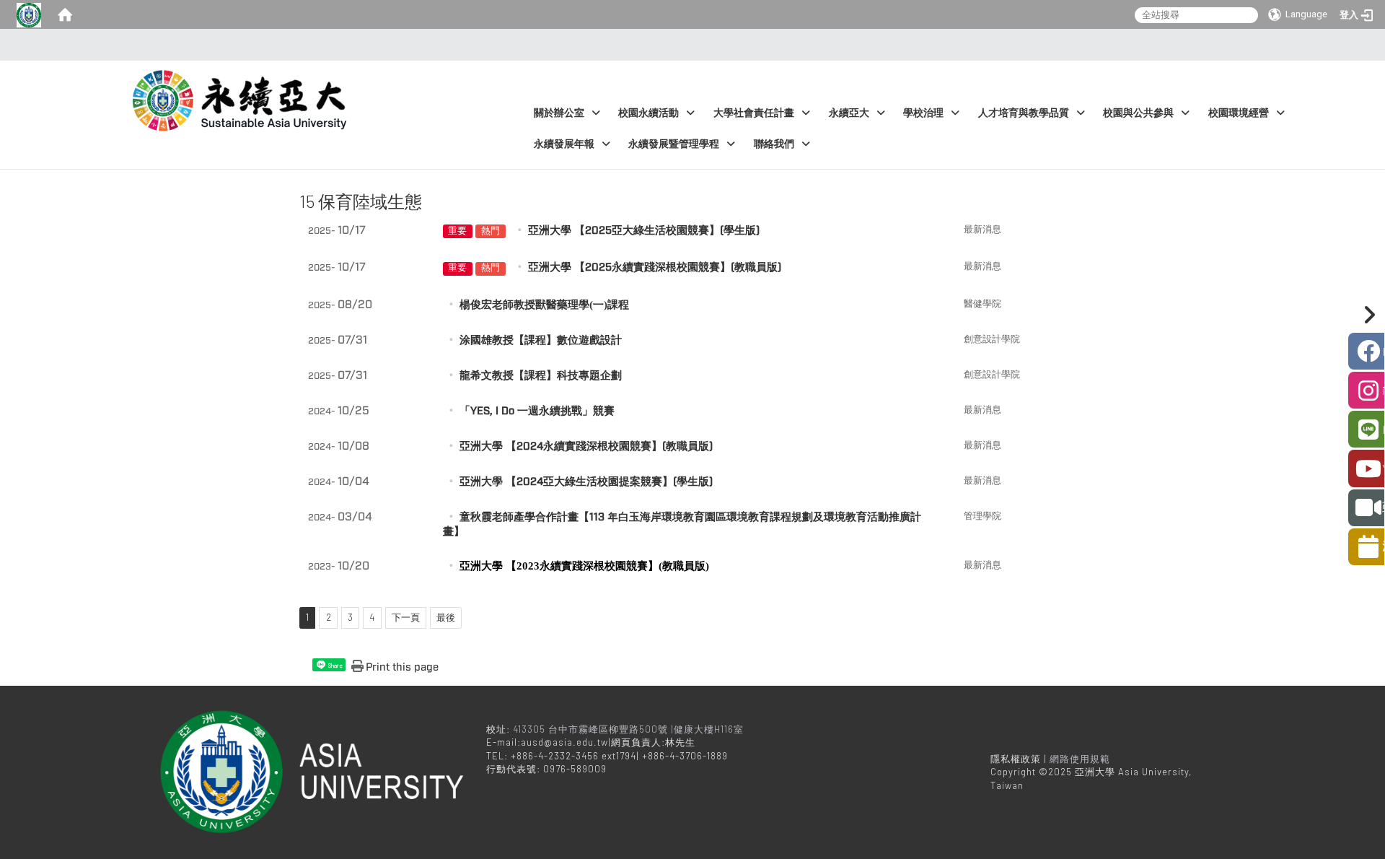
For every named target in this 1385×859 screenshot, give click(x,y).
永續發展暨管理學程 (673, 144)
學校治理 (923, 113)
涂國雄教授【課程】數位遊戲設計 (541, 340)
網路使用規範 (1080, 758)
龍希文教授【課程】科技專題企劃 (541, 376)
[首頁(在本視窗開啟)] (65, 14)
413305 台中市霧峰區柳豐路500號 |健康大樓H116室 (630, 729)
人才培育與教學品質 (1023, 113)
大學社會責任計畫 (753, 113)
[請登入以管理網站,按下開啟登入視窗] (29, 14)
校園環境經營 (1238, 113)
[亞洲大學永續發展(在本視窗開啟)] (242, 93)
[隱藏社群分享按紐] (1366, 314)
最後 (445, 617)
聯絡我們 (774, 144)
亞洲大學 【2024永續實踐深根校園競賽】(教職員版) (586, 446)
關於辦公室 (559, 113)
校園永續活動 (648, 113)
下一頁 (406, 617)
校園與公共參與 (1138, 113)
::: (688, 45)
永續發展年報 (564, 144)
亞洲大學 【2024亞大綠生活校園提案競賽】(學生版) (586, 482)
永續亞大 (849, 113)
